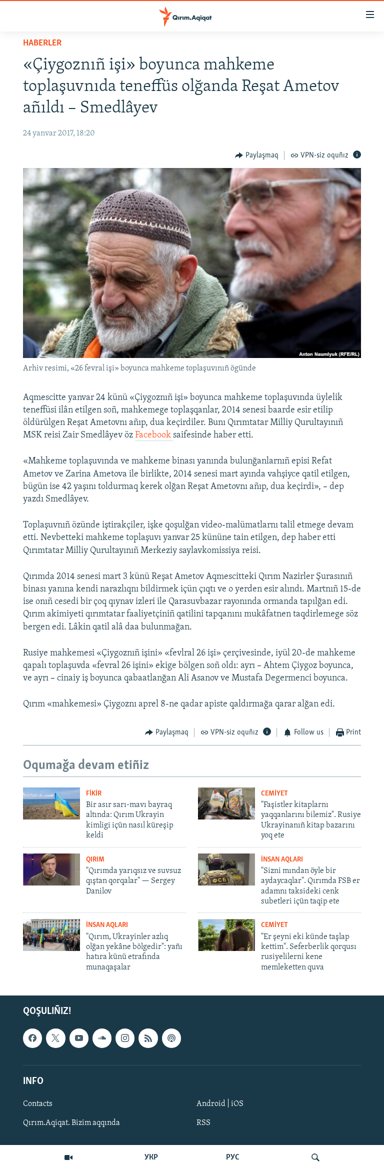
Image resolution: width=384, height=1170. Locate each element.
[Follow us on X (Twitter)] (55, 1038)
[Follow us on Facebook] (32, 1038)
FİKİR (94, 794)
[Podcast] (171, 1038)
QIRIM (95, 860)
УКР (151, 1158)
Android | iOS (220, 1104)
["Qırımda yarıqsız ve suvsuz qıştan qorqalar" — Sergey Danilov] (51, 870)
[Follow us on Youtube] (79, 1038)
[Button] (256, 155)
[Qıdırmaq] (315, 1157)
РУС (233, 1158)
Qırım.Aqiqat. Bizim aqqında (71, 1123)
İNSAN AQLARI (282, 860)
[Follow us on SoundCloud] (102, 1038)
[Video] (69, 1157)
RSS (203, 1123)
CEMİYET (274, 794)
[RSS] (148, 1038)
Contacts (37, 1104)
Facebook (154, 435)
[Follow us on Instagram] (125, 1038)
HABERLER (42, 43)
